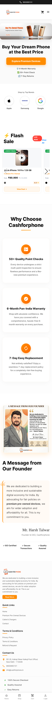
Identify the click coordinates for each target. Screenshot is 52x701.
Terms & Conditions (10, 641)
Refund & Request (9, 645)
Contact (5, 623)
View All (44, 141)
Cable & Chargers (9, 619)
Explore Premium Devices (26, 61)
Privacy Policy (8, 637)
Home (4, 611)
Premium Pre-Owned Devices (14, 615)
